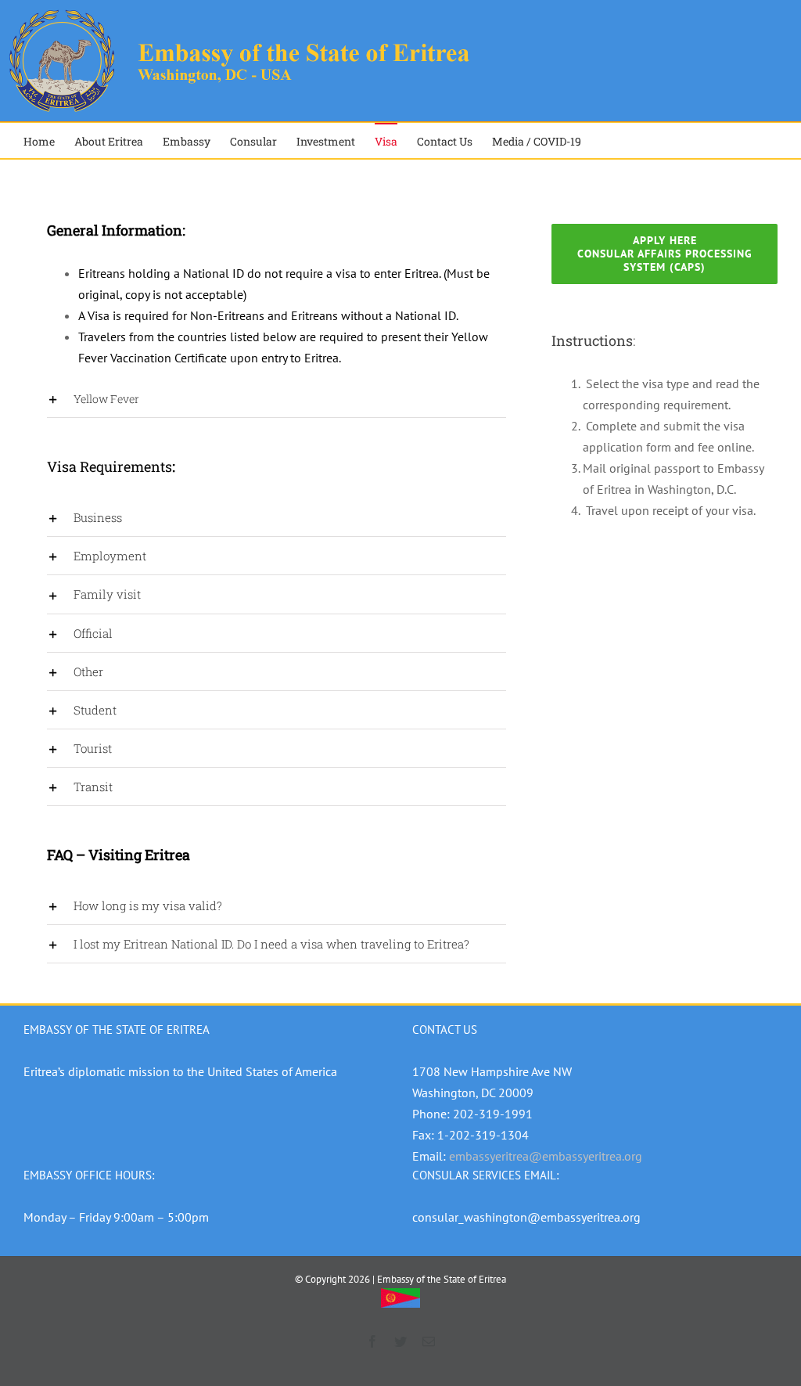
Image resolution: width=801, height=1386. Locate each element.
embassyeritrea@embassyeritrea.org (545, 1156)
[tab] (276, 399)
